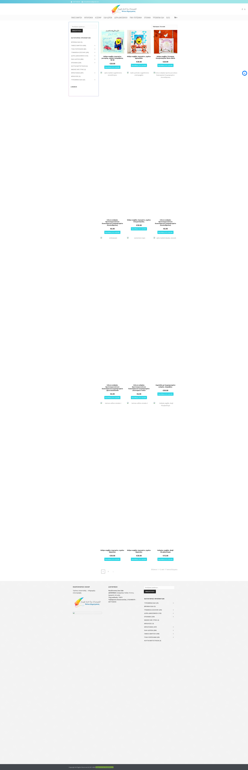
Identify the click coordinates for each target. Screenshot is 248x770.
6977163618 (76, 2)
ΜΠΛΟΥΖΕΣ (74, 76)
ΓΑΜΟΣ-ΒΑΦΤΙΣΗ (76, 17)
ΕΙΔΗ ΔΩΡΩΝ (108, 17)
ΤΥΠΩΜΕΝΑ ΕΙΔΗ (158, 17)
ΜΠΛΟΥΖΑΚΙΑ (88, 17)
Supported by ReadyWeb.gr (104, 767)
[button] (112, 67)
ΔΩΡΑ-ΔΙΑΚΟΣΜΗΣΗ (120, 17)
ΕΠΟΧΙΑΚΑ (147, 17)
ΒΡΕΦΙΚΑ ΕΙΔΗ (75, 42)
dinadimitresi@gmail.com (91, 2)
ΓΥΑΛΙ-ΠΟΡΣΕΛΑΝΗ (136, 17)
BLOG (168, 17)
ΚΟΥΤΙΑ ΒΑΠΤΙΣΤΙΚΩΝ (78, 66)
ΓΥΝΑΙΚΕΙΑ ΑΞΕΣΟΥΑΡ (78, 52)
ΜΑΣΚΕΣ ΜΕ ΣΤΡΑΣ (77, 69)
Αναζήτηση (76, 30)
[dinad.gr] (124, 9)
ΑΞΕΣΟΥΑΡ (98, 17)
